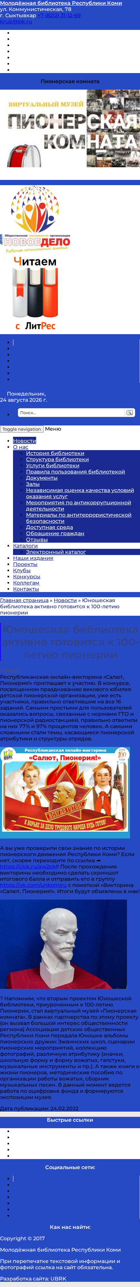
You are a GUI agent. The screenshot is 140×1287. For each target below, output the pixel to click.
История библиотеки (55, 453)
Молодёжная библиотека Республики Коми (61, 3)
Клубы (22, 570)
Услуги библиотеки (52, 465)
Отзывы (24, 70)
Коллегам (26, 583)
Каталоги (25, 546)
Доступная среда (49, 527)
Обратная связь (35, 64)
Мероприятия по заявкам (48, 51)
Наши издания (33, 558)
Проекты (25, 564)
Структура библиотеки (57, 459)
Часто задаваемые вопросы (51, 58)
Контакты (26, 589)
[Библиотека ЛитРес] (35, 331)
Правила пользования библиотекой (75, 472)
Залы (33, 484)
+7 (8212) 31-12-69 (59, 15)
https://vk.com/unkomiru (33, 885)
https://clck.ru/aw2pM (29, 867)
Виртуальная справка (42, 33)
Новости (24, 441)
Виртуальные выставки (45, 45)
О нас (20, 447)
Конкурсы (26, 577)
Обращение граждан (55, 533)
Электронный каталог (56, 552)
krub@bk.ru (16, 22)
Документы (42, 478)
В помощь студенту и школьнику (58, 39)
